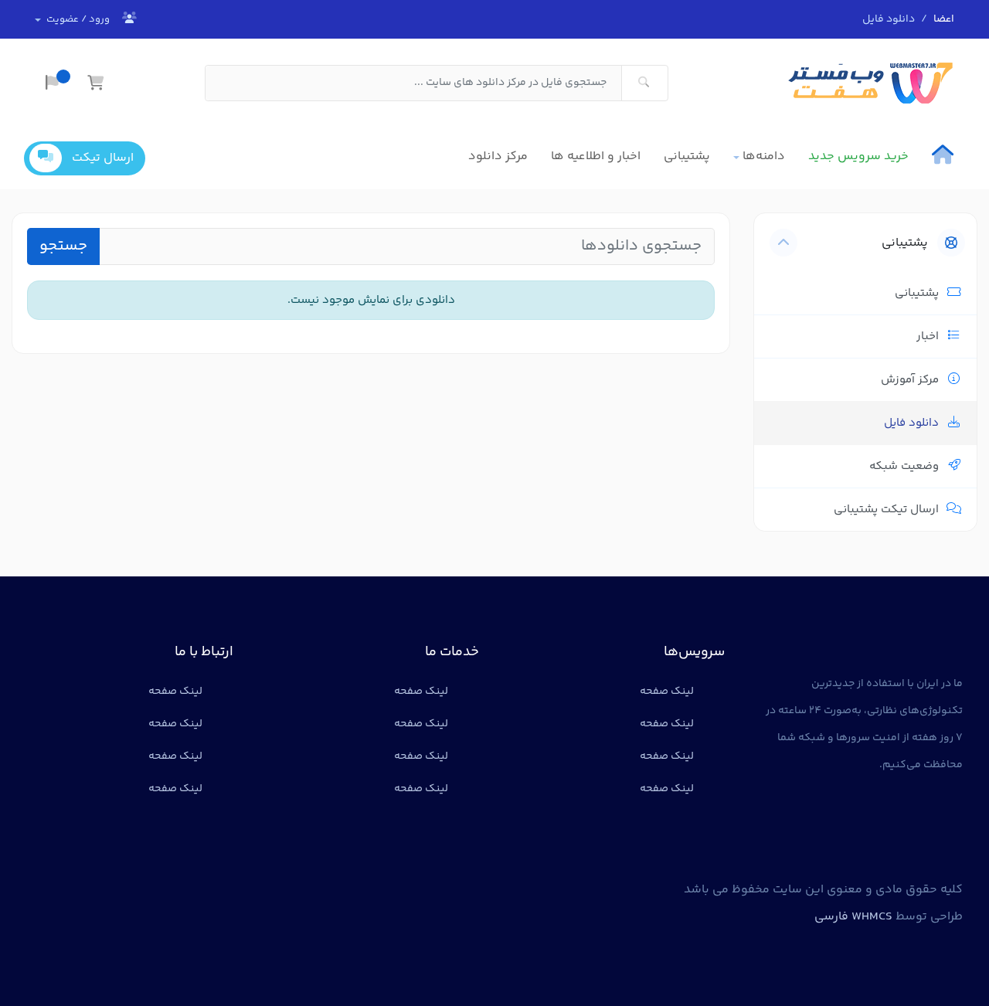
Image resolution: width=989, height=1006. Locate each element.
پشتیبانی (687, 156)
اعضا (943, 19)
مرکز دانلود (498, 156)
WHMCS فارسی (853, 916)
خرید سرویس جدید (858, 156)
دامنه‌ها (764, 156)
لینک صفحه (667, 691)
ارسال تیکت (103, 158)
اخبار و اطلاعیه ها (596, 156)
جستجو (63, 246)
